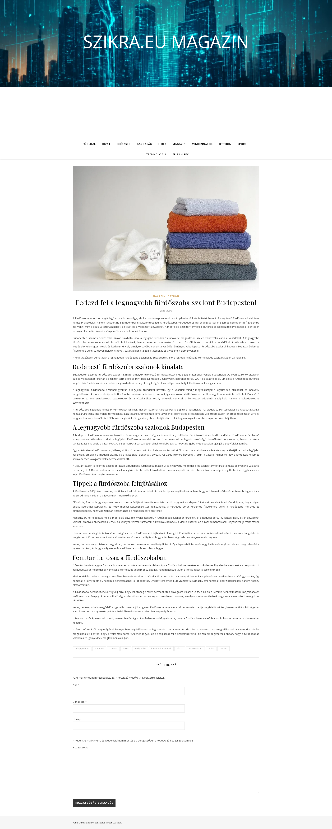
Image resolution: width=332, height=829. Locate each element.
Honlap (77, 719)
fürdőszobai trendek (161, 648)
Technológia (156, 154)
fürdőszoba (140, 648)
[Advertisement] (166, 112)
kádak (180, 648)
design (126, 648)
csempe (113, 648)
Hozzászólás (80, 747)
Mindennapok (202, 144)
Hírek (162, 144)
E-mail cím (80, 701)
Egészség (124, 144)
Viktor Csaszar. (114, 822)
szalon (211, 648)
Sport (242, 144)
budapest (99, 648)
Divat (106, 144)
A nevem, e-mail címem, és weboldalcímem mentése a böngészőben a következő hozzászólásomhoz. (133, 740)
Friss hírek (181, 154)
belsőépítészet (82, 648)
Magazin (179, 144)
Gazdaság (144, 144)
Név (76, 684)
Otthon (225, 144)
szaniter (223, 648)
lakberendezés (195, 648)
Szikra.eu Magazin (166, 41)
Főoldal (89, 144)
